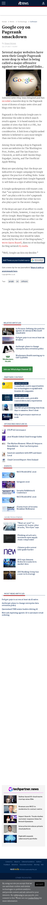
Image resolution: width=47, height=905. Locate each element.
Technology (22, 21)
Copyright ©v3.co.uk (8, 274)
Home (4, 21)
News (12, 21)
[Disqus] (23, 652)
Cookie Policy (33, 898)
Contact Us (9, 862)
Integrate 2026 (23, 482)
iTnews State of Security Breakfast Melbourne (27, 508)
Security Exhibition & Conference (26, 492)
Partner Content (13, 377)
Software (33, 21)
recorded (6, 101)
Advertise (15, 864)
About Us (17, 862)
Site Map (36, 864)
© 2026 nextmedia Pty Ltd (28, 869)
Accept (39, 884)
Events (8, 466)
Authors (39, 862)
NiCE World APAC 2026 (26, 472)
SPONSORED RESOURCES (15, 424)
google (11, 281)
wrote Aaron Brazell (12, 243)
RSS (42, 864)
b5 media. (24, 246)
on (17, 281)
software (24, 281)
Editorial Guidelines (28, 862)
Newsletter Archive (26, 864)
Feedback (7, 864)
